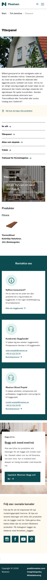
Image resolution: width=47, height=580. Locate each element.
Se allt (5, 126)
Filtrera (5, 215)
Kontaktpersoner (13, 357)
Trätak (5, 150)
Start (4, 13)
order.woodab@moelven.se (16, 350)
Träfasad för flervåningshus (15, 157)
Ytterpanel (7, 134)
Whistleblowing (34, 575)
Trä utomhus (16, 13)
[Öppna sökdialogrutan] (37, 4)
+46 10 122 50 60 (13, 405)
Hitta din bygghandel (14, 308)
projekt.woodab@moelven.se (17, 402)
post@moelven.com (36, 568)
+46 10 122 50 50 (13, 353)
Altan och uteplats (11, 142)
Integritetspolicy (34, 571)
